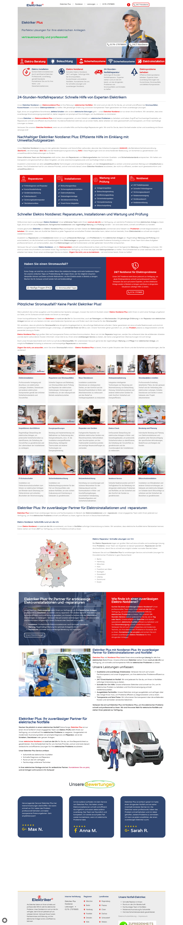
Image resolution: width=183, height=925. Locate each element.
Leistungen (91, 4)
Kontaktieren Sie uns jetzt (79, 767)
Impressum (143, 916)
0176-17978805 (108, 4)
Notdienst (79, 4)
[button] (4, 920)
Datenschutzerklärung (127, 916)
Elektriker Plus (65, 4)
